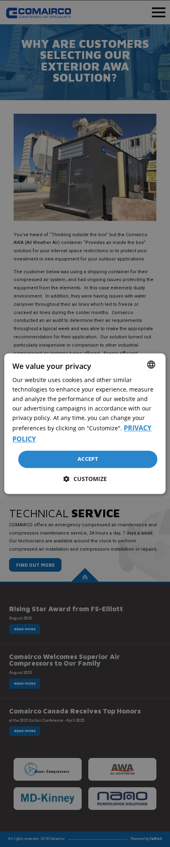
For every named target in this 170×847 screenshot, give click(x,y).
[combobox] (151, 364)
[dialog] (84, 423)
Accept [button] (88, 459)
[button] (85, 478)
